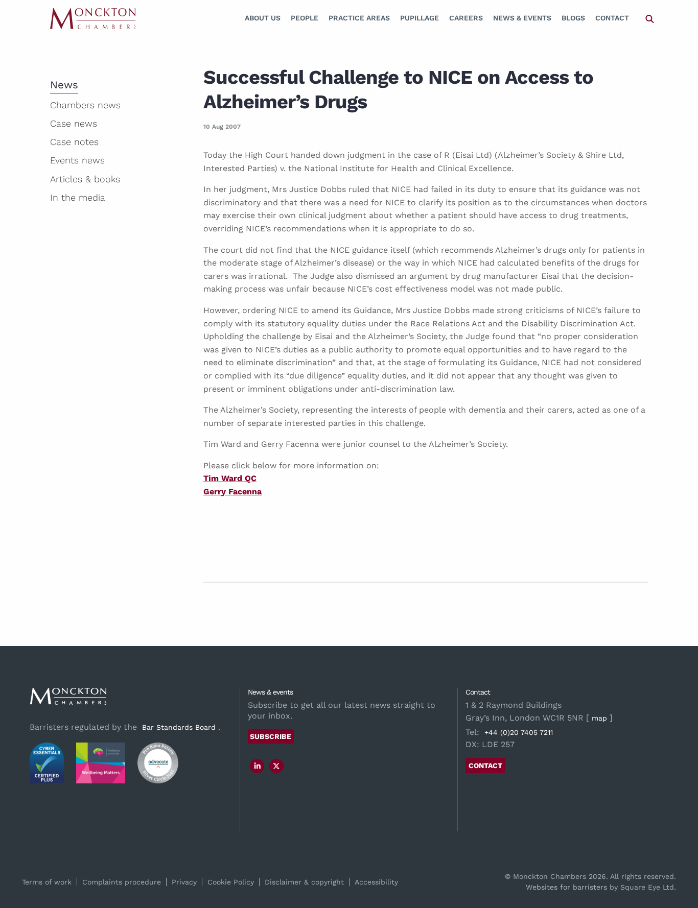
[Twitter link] (276, 766)
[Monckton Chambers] (92, 18)
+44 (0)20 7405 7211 (518, 732)
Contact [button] (485, 765)
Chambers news (85, 105)
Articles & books (85, 179)
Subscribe (270, 736)
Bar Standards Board (179, 727)
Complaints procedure (121, 882)
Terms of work (47, 882)
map (599, 718)
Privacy (184, 882)
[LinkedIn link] (257, 766)
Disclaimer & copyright (304, 882)
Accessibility (376, 882)
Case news (73, 123)
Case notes (74, 141)
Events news (77, 160)
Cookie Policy (230, 882)
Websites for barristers (566, 887)
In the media (77, 197)
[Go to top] (679, 859)
